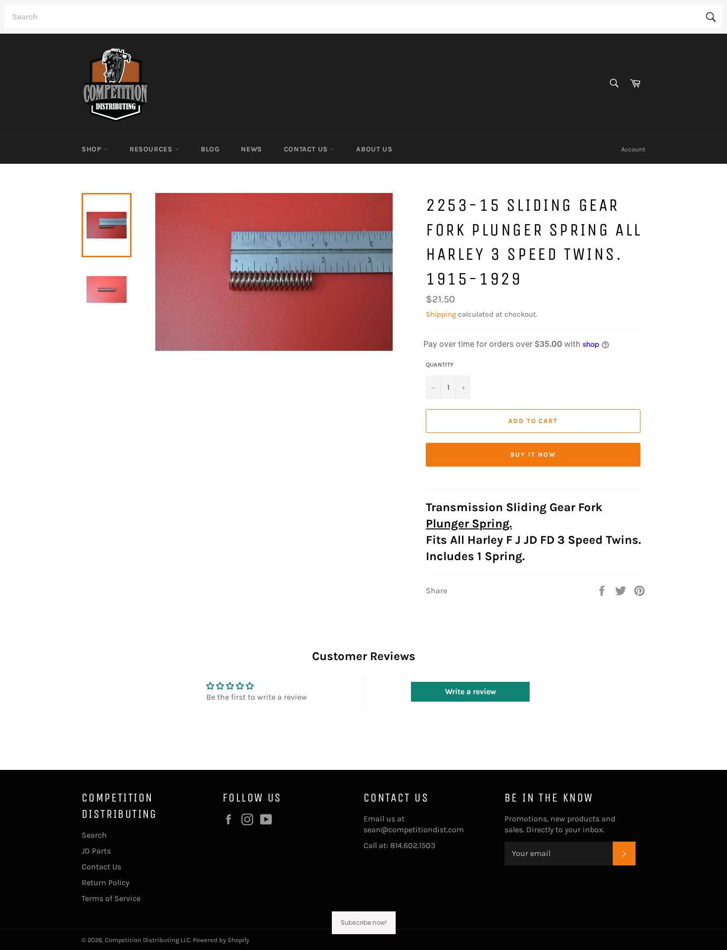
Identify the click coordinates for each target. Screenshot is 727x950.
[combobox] (363, 17)
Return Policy (105, 882)
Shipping (441, 314)
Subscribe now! (364, 922)
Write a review (470, 691)
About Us (374, 149)
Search (94, 835)
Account (633, 149)
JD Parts (96, 850)
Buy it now (533, 454)
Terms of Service (111, 898)
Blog (210, 149)
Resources (152, 149)
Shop (92, 149)
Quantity (440, 364)
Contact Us (307, 149)
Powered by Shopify (221, 940)
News (251, 149)
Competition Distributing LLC (147, 940)
